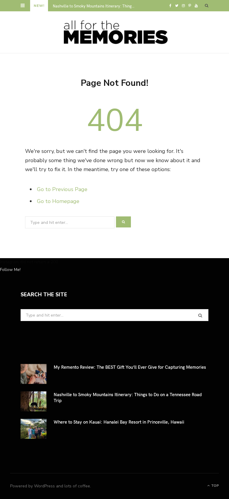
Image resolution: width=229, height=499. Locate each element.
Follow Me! (10, 269)
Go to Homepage (58, 201)
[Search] (206, 5)
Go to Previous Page (62, 189)
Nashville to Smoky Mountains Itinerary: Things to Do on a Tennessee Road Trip (96, 6)
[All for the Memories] (115, 32)
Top (214, 485)
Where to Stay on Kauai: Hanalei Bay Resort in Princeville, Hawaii (119, 422)
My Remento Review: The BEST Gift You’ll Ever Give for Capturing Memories (130, 367)
